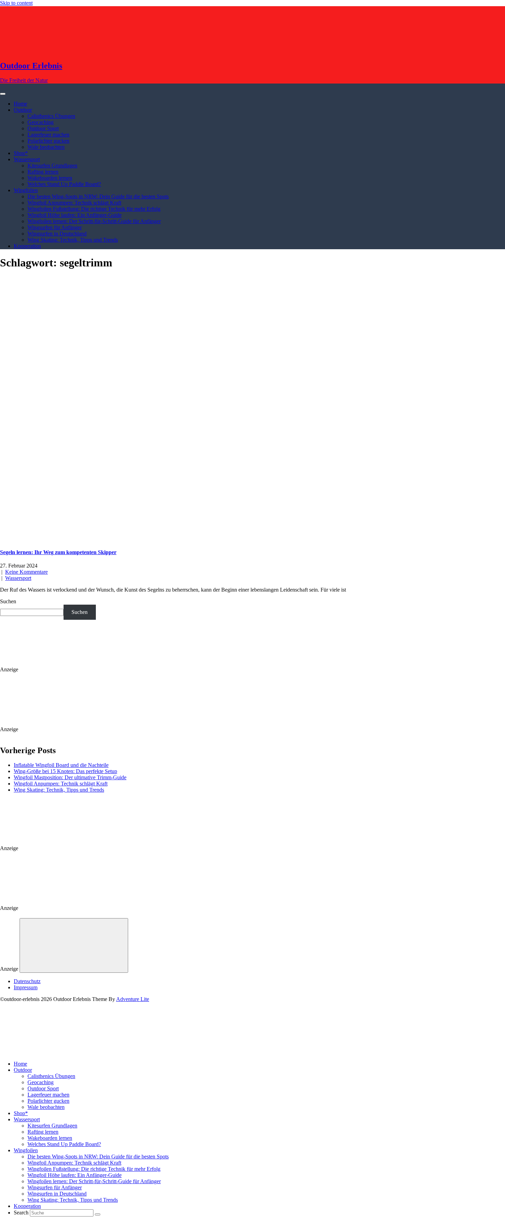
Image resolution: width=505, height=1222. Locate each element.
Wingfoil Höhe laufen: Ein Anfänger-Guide (74, 215)
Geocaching (40, 122)
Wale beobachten (46, 147)
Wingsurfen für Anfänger (54, 227)
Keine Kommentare (26, 572)
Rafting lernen (42, 172)
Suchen (8, 601)
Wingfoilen (26, 190)
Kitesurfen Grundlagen (52, 165)
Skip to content (16, 3)
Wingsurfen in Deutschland (57, 233)
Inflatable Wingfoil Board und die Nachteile (61, 765)
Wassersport (27, 159)
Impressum (25, 987)
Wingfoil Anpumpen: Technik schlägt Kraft (74, 203)
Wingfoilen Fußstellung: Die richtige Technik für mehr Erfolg (93, 209)
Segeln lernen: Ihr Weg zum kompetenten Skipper (58, 552)
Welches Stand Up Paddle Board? (64, 184)
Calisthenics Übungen (51, 116)
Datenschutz (27, 981)
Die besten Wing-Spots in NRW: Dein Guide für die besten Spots (98, 196)
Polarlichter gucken (48, 141)
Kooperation (27, 246)
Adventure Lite (132, 999)
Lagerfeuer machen (48, 134)
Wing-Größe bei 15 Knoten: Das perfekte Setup (65, 771)
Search (21, 1212)
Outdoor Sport (43, 128)
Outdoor (23, 110)
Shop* (21, 153)
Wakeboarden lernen (49, 178)
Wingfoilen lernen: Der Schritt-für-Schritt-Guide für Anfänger (94, 221)
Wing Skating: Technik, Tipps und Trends (72, 240)
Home (20, 104)
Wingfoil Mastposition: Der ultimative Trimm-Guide (70, 777)
